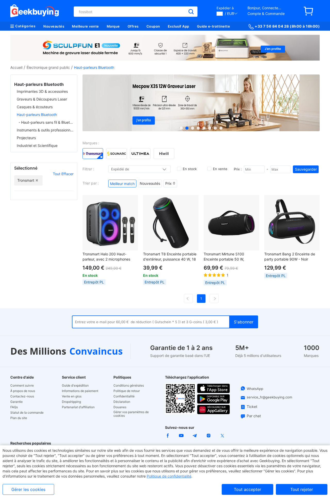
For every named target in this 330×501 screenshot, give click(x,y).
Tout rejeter (301, 489)
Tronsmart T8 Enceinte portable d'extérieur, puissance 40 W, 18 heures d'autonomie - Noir (169, 257)
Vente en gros (71, 396)
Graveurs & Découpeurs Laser (42, 99)
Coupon (153, 26)
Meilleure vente (85, 26)
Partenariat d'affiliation (78, 407)
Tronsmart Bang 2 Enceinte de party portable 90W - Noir (289, 256)
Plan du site (18, 418)
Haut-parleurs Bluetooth (37, 114)
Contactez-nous (22, 396)
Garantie (16, 402)
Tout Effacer (63, 174)
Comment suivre (22, 385)
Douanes (119, 407)
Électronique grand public (48, 67)
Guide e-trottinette (213, 26)
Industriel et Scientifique (37, 145)
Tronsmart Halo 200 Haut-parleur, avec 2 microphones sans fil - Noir (106, 257)
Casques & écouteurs (35, 107)
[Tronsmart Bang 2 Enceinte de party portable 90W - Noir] (292, 222)
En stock (190, 169)
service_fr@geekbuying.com (269, 397)
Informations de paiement (80, 391)
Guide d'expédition (75, 385)
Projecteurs (26, 138)
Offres (133, 26)
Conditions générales (128, 385)
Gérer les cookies (28, 489)
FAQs (14, 407)
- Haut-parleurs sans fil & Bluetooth (46, 122)
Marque (113, 26)
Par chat (254, 416)
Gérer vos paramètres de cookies (131, 413)
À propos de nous (22, 391)
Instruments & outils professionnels (45, 130)
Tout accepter (247, 489)
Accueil (16, 67)
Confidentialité (124, 396)
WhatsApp (255, 389)
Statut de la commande (27, 412)
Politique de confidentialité (169, 476)
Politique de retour (126, 391)
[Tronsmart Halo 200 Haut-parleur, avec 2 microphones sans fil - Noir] (110, 222)
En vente (220, 169)
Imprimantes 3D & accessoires (42, 91)
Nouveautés (53, 26)
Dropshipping (71, 402)
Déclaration (121, 402)
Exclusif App (178, 26)
